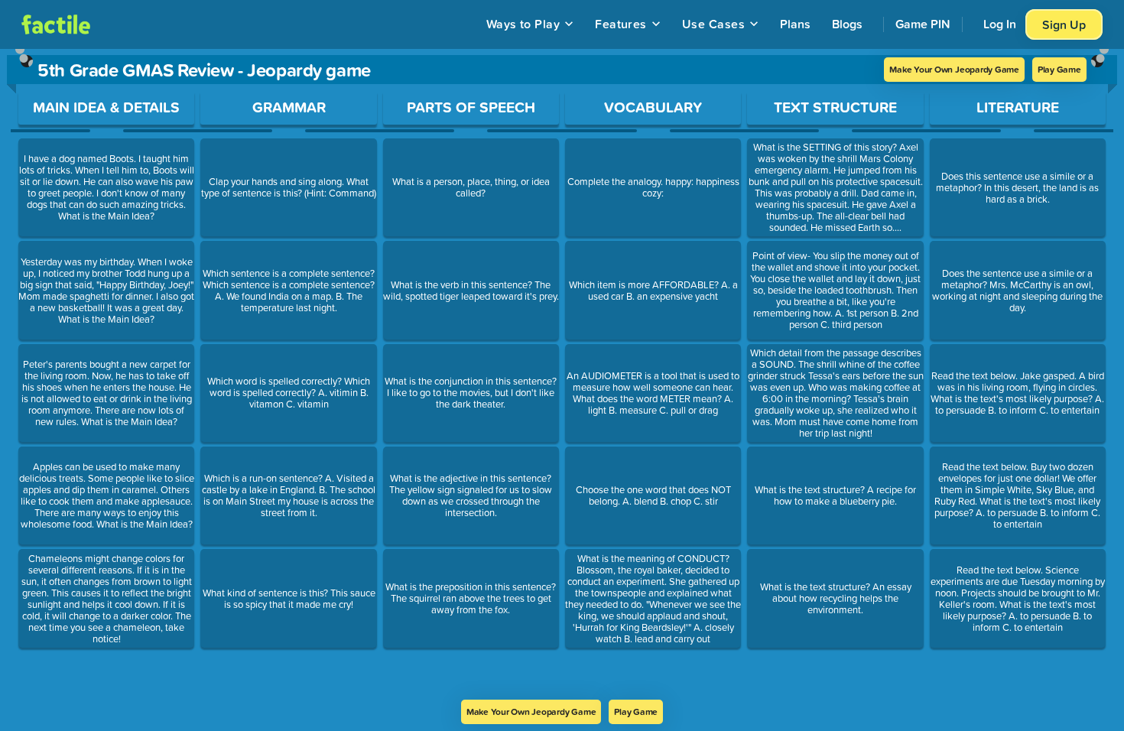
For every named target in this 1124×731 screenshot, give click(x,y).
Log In (999, 23)
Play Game (1059, 69)
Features (621, 23)
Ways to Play (523, 23)
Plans (795, 23)
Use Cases (713, 23)
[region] (562, 374)
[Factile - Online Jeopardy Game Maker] (55, 24)
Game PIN (922, 23)
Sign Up (1064, 24)
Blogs (847, 23)
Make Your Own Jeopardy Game (954, 69)
